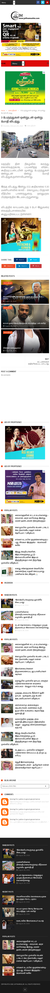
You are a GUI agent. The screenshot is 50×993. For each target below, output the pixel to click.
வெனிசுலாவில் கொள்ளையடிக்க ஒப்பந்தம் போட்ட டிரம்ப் (23, 298)
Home (3, 63)
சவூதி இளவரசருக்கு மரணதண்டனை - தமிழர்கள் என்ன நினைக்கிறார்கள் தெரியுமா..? (32, 765)
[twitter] (42, 2)
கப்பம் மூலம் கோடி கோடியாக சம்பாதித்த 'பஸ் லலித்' (24, 323)
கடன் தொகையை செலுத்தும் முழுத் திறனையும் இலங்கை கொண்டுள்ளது (32, 626)
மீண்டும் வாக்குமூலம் (12, 348)
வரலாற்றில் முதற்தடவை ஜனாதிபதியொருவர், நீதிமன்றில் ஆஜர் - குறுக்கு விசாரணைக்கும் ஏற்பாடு (30, 723)
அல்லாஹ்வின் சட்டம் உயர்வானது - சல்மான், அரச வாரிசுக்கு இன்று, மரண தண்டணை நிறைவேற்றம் (32, 518)
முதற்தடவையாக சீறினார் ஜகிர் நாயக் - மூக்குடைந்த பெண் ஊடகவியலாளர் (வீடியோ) (29, 696)
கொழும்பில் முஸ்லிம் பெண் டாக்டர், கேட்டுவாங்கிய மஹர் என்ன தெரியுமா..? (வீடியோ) (32, 530)
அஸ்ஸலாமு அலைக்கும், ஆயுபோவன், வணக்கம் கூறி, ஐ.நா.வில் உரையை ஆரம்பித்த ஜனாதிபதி (29, 709)
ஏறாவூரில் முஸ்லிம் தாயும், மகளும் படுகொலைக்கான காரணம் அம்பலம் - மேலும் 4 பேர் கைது (31, 684)
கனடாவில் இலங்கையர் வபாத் (30, 921)
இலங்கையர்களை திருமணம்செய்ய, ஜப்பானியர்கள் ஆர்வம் (30, 671)
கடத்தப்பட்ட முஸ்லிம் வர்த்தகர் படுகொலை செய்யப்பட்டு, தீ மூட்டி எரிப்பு (30, 753)
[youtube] (47, 2)
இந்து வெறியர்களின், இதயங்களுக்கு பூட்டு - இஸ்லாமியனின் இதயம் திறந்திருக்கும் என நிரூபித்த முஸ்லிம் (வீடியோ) (21, 557)
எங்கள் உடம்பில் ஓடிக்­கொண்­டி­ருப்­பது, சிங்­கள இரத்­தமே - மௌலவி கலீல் (31, 542)
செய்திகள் (12, 110)
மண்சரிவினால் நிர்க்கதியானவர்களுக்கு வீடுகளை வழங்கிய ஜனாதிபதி (30, 615)
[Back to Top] (25, 990)
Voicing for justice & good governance (25, 799)
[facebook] (38, 2)
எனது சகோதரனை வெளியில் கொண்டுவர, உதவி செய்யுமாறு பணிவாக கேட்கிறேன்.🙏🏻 (29, 571)
